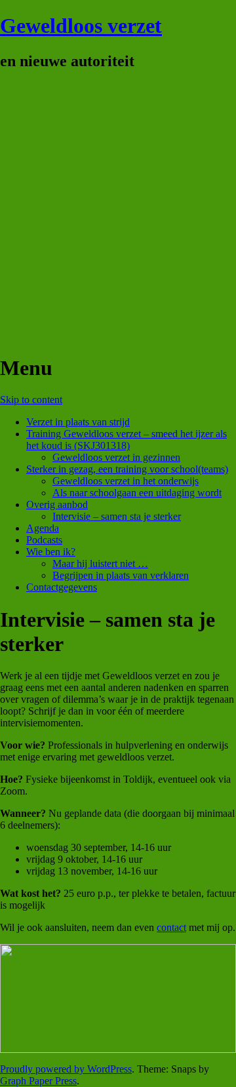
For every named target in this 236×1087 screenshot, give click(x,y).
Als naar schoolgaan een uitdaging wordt (137, 492)
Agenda (42, 528)
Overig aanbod (57, 504)
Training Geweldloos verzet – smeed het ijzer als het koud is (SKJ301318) (126, 439)
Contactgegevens (61, 587)
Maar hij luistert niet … (100, 563)
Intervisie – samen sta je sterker (116, 516)
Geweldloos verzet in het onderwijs (125, 480)
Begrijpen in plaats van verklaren (120, 575)
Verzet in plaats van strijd (78, 421)
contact (171, 927)
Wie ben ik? (50, 551)
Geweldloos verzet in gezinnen (116, 457)
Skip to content (31, 399)
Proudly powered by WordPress (66, 1069)
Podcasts (44, 539)
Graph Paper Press (38, 1080)
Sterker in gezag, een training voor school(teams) (127, 469)
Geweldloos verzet (81, 25)
